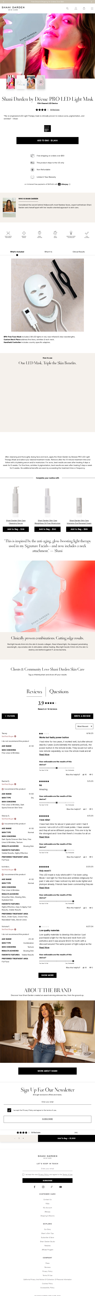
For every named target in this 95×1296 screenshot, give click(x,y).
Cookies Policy (47, 1283)
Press (48, 1263)
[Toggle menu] (91, 8)
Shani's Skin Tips (47, 1233)
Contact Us (47, 1199)
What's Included (17, 252)
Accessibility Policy (47, 1288)
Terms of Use (67, 1174)
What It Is (48, 252)
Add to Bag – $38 (15, 529)
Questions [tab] (58, 692)
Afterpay (47, 1212)
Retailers (47, 1246)
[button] (3, 2)
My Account (47, 1208)
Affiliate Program (47, 1250)
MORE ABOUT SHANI (47, 1071)
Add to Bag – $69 (79, 529)
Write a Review (83, 717)
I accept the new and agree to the (48, 1174)
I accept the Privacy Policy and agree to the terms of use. (35, 1110)
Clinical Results (79, 252)
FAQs (47, 1204)
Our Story (47, 1229)
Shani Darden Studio (47, 1241)
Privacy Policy (43, 1174)
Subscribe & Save (47, 1237)
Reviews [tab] (34, 692)
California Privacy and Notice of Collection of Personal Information (47, 1279)
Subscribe (47, 1119)
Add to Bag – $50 (47, 529)
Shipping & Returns (48, 1216)
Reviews (47, 1267)
